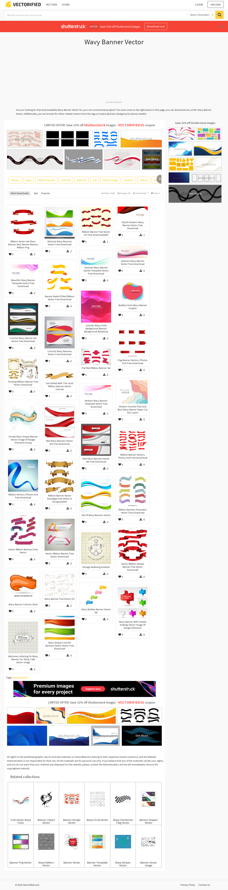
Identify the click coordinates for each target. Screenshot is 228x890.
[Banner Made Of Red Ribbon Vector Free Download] (60, 277)
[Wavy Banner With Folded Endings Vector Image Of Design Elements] (133, 603)
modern (129, 180)
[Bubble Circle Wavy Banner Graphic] (133, 291)
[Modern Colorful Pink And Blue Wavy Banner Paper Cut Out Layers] (133, 392)
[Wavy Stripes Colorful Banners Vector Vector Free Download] (60, 628)
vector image (110, 180)
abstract (81, 180)
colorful (66, 180)
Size (36, 193)
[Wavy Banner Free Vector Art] (60, 585)
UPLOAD (216, 4)
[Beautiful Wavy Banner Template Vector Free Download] (23, 270)
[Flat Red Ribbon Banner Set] (96, 357)
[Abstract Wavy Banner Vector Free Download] (133, 251)
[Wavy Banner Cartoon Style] (23, 586)
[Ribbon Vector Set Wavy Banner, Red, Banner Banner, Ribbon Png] (23, 223)
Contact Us (204, 884)
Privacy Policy (187, 884)
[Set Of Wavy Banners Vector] (96, 495)
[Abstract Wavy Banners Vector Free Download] (60, 223)
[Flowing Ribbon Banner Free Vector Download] (23, 368)
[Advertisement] (114, 75)
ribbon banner (46, 180)
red (94, 180)
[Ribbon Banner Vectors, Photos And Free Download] (133, 441)
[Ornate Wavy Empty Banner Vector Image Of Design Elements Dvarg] (23, 418)
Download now (156, 26)
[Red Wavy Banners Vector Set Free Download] (60, 422)
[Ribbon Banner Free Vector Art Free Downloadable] (96, 218)
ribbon (144, 180)
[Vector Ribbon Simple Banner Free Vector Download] (133, 545)
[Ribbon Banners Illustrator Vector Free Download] (133, 491)
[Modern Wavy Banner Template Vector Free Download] (96, 391)
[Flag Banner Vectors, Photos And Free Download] (133, 341)
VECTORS (51, 4)
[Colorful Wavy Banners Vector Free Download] (60, 332)
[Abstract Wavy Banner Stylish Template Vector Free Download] (96, 258)
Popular (45, 193)
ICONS (66, 4)
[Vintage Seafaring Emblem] (96, 548)
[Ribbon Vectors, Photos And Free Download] (23, 476)
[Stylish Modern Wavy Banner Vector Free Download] (133, 213)
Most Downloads (20, 193)
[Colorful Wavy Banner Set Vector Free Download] (23, 319)
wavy (29, 180)
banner (15, 180)
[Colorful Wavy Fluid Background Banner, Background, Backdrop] (96, 307)
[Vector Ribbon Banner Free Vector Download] (60, 535)
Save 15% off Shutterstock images (195, 123)
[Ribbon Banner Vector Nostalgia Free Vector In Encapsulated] (60, 477)
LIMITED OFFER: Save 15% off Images (80, 125)
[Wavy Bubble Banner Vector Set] (96, 595)
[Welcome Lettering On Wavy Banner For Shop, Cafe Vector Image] (23, 637)
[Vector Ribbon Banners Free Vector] (23, 531)
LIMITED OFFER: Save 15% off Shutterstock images (82, 702)
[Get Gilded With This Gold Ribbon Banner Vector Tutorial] (60, 375)
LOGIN (199, 4)
